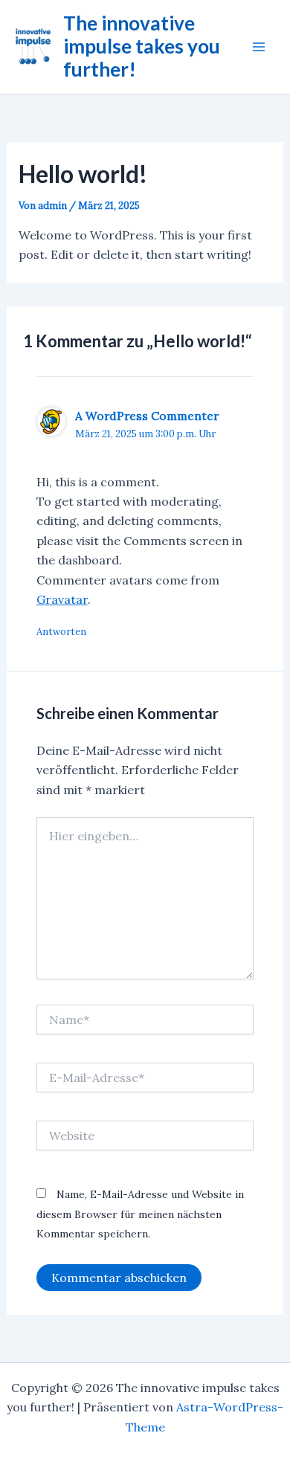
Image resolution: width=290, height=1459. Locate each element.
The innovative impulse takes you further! (141, 46)
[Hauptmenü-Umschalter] (258, 46)
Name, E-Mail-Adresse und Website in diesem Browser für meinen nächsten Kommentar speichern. (140, 1214)
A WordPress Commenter (147, 415)
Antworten (61, 631)
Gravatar (62, 599)
